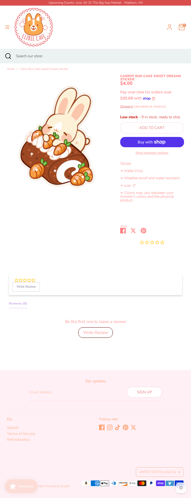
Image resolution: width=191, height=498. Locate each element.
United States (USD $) (157, 472)
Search (12, 427)
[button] (152, 242)
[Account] (169, 24)
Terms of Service (21, 433)
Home (10, 69)
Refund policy (18, 439)
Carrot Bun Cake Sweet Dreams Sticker (44, 69)
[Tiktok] (117, 427)
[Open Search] (7, 56)
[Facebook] (102, 427)
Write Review (95, 332)
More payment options (152, 153)
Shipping (126, 106)
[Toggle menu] (7, 27)
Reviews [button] (18, 303)
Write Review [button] (26, 286)
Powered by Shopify (57, 486)
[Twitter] (133, 427)
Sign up (144, 392)
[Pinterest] (125, 427)
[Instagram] (110, 427)
